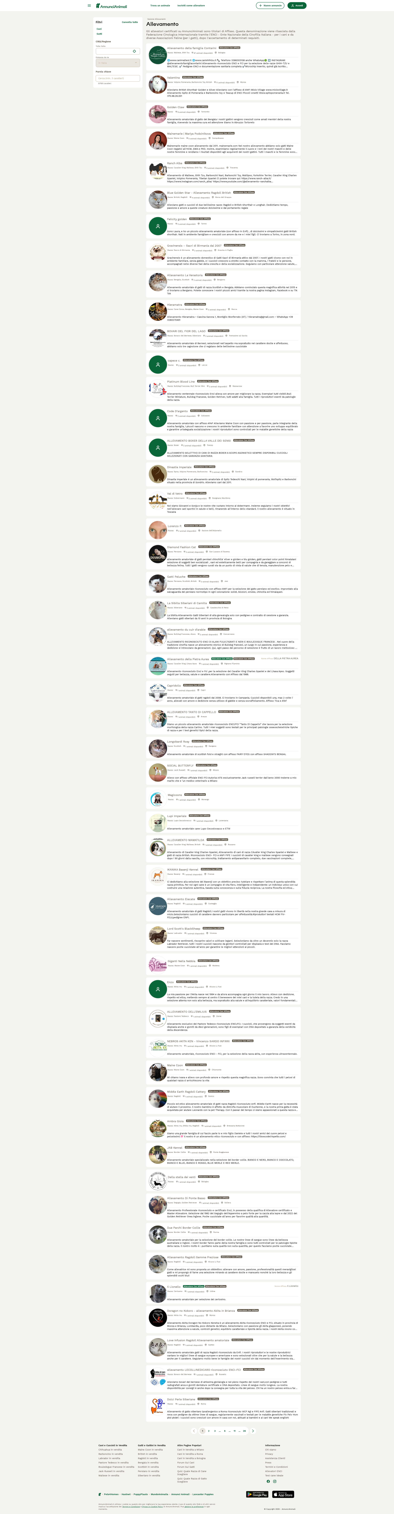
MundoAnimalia (159, 1494)
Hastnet (126, 1494)
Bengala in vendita (148, 1462)
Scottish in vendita (148, 1467)
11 (234, 1431)
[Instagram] (275, 1481)
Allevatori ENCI (273, 1471)
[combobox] (113, 51)
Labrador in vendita (109, 1458)
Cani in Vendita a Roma (190, 1454)
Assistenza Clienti (275, 1458)
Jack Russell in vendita (111, 1471)
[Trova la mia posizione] (134, 51)
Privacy (269, 1454)
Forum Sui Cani (185, 1462)
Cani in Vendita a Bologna (191, 1458)
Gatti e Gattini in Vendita (152, 1445)
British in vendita (147, 1454)
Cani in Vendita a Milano (190, 1449)
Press (268, 1462)
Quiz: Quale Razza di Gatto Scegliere (192, 1480)
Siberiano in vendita (149, 1475)
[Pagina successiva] (253, 1431)
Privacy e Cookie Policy (152, 1507)
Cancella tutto (130, 22)
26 (244, 1431)
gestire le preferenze (194, 1507)
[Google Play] (257, 1494)
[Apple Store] (283, 1494)
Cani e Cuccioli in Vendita (112, 1445)
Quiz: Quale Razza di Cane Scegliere (191, 1473)
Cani (99, 29)
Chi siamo (270, 1449)
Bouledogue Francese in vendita (116, 1467)
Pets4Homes (111, 1494)
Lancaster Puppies (203, 1494)
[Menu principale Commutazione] (89, 5)
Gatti (99, 33)
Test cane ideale (274, 1475)
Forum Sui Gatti (186, 1467)
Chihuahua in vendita (110, 1449)
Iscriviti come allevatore (191, 5)
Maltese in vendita (108, 1475)
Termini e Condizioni (276, 1467)
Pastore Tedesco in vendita (113, 1462)
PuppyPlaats (141, 1494)
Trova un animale (160, 5)
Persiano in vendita (148, 1471)
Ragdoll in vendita (148, 1458)
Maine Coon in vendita (150, 1449)
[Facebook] (268, 1481)
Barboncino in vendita (110, 1454)
